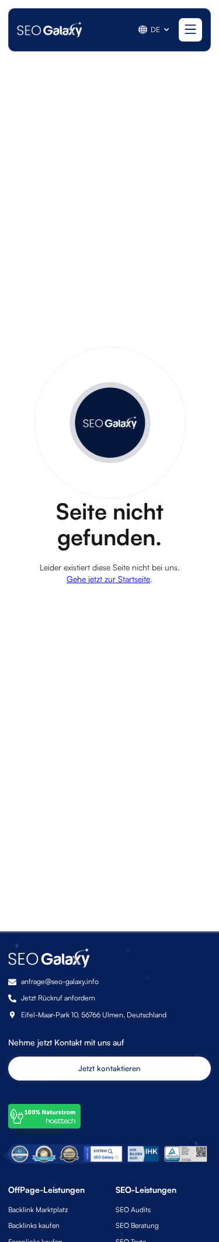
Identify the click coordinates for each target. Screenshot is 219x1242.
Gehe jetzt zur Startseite (108, 579)
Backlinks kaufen (34, 1225)
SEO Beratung (137, 1225)
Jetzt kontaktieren (109, 1068)
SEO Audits (133, 1209)
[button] (154, 30)
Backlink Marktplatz (38, 1209)
